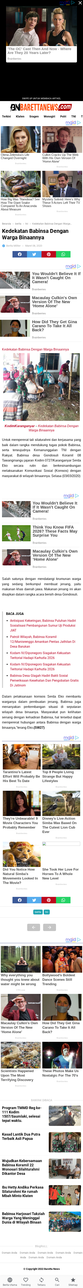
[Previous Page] (33, 927)
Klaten (20, 116)
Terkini (6, 116)
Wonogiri (49, 116)
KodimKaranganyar (20, 426)
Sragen (34, 116)
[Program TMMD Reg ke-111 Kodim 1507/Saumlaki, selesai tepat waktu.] (65, 1116)
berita (38, 912)
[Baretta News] (41, 107)
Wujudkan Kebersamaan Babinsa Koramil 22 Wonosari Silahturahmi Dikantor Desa (22, 1167)
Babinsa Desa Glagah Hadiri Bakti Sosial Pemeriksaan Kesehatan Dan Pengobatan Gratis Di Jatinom (44, 680)
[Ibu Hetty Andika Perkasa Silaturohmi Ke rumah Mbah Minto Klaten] (65, 1195)
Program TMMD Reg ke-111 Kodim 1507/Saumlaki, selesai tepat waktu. (22, 1114)
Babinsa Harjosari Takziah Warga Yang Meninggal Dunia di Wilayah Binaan (23, 1218)
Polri (63, 116)
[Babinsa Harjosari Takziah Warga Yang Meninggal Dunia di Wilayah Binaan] (65, 1222)
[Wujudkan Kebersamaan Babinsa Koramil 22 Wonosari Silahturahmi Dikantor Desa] (65, 1169)
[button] (19, 254)
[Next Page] (49, 927)
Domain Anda (9, 1252)
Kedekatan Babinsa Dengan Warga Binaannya (35, 349)
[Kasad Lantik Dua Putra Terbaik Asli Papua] (65, 1142)
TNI (73, 116)
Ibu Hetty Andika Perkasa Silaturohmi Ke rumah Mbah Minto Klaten (23, 1191)
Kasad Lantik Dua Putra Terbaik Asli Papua (21, 1136)
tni (46, 912)
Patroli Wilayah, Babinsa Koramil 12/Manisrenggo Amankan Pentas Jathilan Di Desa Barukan (42, 641)
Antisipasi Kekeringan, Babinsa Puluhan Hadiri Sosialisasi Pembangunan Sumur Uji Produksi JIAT (43, 625)
